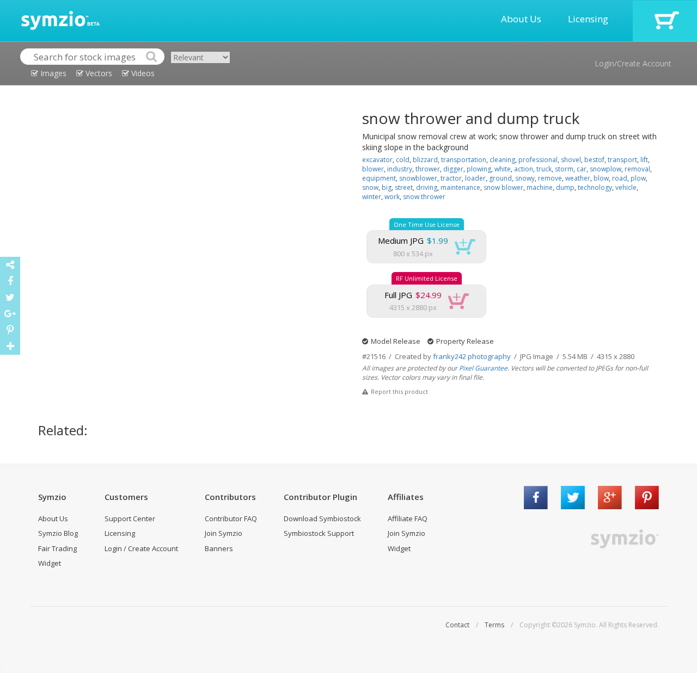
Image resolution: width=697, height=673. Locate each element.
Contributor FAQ (231, 518)
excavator (377, 159)
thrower (427, 169)
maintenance (460, 187)
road (619, 178)
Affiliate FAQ (407, 518)
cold (402, 159)
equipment (379, 178)
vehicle (626, 187)
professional (538, 159)
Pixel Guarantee (483, 368)
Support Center (130, 518)
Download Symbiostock (322, 518)
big (387, 187)
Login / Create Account (141, 548)
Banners (219, 548)
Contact (457, 624)
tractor (451, 178)
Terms (494, 624)
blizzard (425, 159)
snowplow (605, 169)
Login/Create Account (633, 63)
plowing (479, 169)
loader (475, 178)
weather (577, 178)
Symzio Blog (58, 533)
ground (500, 178)
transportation (463, 159)
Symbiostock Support (319, 533)
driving (426, 187)
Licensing (588, 19)
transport (622, 159)
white (502, 169)
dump (565, 187)
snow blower (503, 187)
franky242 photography (472, 356)
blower (373, 169)
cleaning (502, 159)
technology (595, 187)
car (581, 169)
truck (544, 169)
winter (371, 196)
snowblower (418, 178)
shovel (571, 159)
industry (399, 169)
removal (637, 169)
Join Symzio (223, 533)
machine (540, 187)
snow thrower (424, 196)
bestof (594, 159)
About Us (521, 19)
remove (550, 178)
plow (638, 178)
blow (601, 178)
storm (564, 169)
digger (453, 169)
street (404, 187)
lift (644, 159)
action (523, 169)
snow (370, 187)
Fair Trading (57, 548)
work (392, 196)
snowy (525, 178)
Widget (49, 563)
